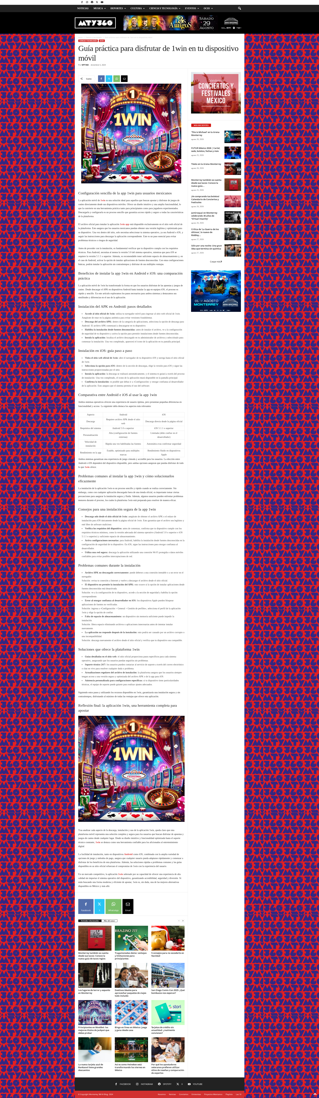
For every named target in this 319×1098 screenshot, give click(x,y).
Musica (98, 8)
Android (128, 1003)
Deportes (116, 8)
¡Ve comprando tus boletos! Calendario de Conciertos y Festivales (205, 240)
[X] (97, 2)
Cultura (136, 8)
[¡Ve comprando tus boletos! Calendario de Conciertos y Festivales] (232, 242)
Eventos (190, 8)
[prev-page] (179, 1069)
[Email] (124, 78)
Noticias (83, 8)
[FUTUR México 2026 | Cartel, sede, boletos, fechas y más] (232, 194)
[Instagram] (87, 2)
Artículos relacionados (90, 1069)
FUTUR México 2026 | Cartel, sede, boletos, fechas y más (205, 191)
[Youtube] (102, 2)
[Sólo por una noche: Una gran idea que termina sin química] (232, 292)
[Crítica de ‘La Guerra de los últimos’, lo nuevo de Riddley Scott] (232, 275)
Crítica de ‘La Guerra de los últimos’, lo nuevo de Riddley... (205, 273)
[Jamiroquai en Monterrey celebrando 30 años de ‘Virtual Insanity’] (232, 259)
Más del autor (109, 1069)
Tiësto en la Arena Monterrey (206, 205)
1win (103, 303)
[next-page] (183, 1069)
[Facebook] (82, 2)
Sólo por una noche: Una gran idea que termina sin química (206, 289)
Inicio (80, 37)
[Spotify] (92, 2)
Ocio (207, 8)
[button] (239, 8)
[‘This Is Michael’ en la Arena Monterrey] (232, 178)
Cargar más (215, 303)
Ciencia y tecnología (94, 37)
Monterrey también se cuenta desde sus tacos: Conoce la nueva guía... (206, 224)
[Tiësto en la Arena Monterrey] (232, 210)
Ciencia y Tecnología (163, 8)
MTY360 (85, 65)
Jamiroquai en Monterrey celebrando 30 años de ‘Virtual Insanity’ (204, 257)
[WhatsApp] (116, 78)
